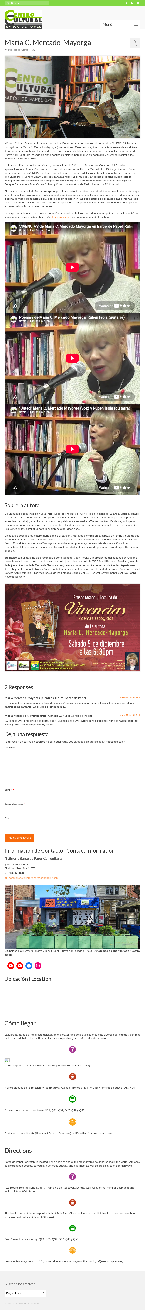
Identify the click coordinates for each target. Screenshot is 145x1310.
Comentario (11, 747)
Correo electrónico (14, 804)
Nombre (9, 790)
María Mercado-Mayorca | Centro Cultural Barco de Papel (45, 698)
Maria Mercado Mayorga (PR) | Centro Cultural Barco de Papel (48, 715)
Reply (138, 697)
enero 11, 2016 (127, 697)
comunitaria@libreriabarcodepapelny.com (33, 877)
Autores (24, 50)
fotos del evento (61, 216)
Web (7, 818)
